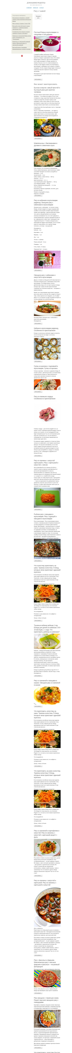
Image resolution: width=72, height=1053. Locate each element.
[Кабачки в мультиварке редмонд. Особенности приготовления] (47, 349)
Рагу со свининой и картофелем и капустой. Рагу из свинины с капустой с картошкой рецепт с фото (46, 834)
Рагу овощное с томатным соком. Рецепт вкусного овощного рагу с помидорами (46, 1000)
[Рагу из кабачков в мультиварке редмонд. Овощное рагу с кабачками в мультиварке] (47, 259)
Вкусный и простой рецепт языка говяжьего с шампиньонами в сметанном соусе (21, 27)
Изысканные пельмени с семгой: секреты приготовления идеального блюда (21, 19)
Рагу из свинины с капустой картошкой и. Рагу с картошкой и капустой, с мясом (46, 462)
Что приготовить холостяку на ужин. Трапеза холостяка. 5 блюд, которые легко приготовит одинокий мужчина (47, 714)
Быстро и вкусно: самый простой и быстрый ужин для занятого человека (47, 90)
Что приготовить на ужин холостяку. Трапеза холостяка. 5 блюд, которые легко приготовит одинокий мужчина (47, 774)
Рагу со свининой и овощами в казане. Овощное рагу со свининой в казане (47, 683)
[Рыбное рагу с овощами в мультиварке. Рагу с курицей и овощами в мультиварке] (47, 549)
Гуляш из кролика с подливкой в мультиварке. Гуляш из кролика (46, 367)
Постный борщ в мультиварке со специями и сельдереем (46, 33)
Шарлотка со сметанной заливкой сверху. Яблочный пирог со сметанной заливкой (21, 43)
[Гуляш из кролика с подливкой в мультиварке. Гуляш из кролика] (47, 384)
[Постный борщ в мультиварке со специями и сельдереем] (47, 43)
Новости (35, 7)
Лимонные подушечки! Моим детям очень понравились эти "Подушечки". (21, 37)
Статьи (41, 7)
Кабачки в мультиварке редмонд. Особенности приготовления (46, 329)
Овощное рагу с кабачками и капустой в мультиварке (44, 276)
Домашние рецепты (36, 2)
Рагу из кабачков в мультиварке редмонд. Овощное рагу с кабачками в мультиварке (46, 202)
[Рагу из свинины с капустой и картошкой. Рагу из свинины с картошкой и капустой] (47, 907)
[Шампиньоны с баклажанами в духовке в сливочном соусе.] (47, 158)
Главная (29, 7)
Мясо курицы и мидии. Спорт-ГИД (21, 23)
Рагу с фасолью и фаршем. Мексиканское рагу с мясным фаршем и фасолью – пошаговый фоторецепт (46, 963)
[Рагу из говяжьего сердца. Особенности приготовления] (47, 413)
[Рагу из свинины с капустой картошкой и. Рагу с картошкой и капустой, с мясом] (47, 498)
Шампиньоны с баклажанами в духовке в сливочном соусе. (45, 144)
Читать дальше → (38, 79)
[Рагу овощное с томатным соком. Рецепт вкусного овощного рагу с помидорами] (47, 1019)
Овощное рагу (38, 17)
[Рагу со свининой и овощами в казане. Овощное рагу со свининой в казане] (47, 696)
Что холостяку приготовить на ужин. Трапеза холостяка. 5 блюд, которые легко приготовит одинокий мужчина (47, 569)
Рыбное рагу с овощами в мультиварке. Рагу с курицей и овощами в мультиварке (45, 516)
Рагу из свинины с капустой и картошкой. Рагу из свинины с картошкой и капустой (45, 882)
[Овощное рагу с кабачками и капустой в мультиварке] (47, 308)
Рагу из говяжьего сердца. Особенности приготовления (44, 397)
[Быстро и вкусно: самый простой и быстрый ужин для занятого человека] (47, 128)
